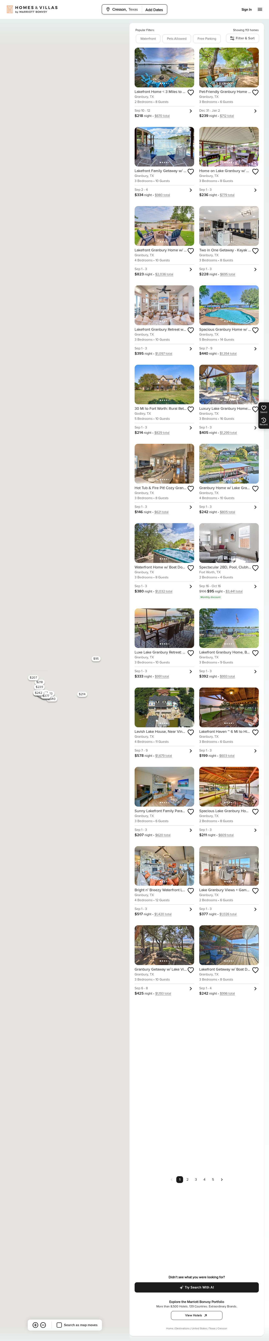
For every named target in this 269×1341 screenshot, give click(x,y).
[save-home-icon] (190, 92)
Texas (212, 1328)
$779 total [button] (227, 195)
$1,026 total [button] (228, 914)
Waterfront (148, 39)
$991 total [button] (162, 676)
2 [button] (187, 1179)
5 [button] (213, 1179)
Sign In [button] (247, 9)
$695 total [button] (227, 274)
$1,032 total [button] (163, 591)
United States (199, 1328)
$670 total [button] (162, 116)
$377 (45, 696)
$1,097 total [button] (163, 354)
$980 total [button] (162, 195)
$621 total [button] (161, 512)
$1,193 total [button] (163, 993)
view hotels (193, 1315)
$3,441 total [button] (234, 591)
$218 (39, 682)
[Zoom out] (43, 1325)
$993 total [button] (227, 676)
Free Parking (207, 39)
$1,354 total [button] (228, 354)
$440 (52, 699)
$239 (39, 687)
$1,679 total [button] (163, 756)
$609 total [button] (226, 835)
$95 (96, 659)
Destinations (182, 1328)
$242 (38, 693)
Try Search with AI (199, 1287)
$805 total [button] (227, 512)
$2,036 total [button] (164, 274)
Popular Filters (144, 30)
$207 (33, 677)
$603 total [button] (227, 756)
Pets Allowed (176, 39)
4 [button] (204, 1179)
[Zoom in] (35, 1325)
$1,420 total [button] (163, 914)
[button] (221, 1179)
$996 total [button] (227, 993)
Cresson (222, 1328)
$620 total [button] (163, 835)
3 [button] (196, 1179)
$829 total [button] (161, 433)
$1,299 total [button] (228, 433)
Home (169, 1328)
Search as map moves (81, 1325)
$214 (82, 694)
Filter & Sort (245, 38)
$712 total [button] (227, 116)
